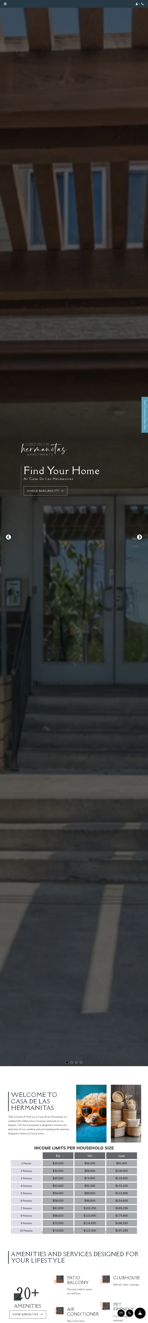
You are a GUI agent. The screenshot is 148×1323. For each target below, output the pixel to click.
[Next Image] (140, 537)
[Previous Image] (8, 537)
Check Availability (43, 491)
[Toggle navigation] (5, 4)
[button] (137, 4)
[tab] (67, 1062)
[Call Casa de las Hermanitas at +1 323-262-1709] (143, 4)
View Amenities (26, 1314)
